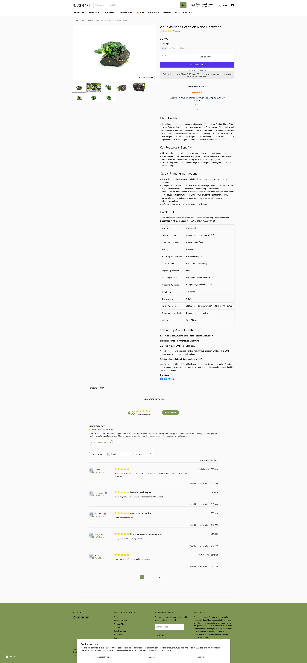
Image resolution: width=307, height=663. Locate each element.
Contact (117, 628)
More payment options (197, 70)
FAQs (177, 13)
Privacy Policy (165, 650)
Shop (116, 617)
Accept (152, 657)
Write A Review (170, 412)
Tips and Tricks (120, 624)
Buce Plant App (120, 631)
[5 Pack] (182, 51)
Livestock (94, 13)
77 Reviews (176, 31)
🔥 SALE (141, 13)
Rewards (187, 13)
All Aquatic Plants (120, 621)
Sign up (160, 635)
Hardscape (126, 13)
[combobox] (137, 5)
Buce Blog (153, 13)
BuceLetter (118, 634)
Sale (115, 638)
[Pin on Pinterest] (172, 379)
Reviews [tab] (93, 388)
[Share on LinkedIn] (169, 379)
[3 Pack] (173, 51)
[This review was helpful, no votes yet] (212, 483)
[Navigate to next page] (170, 577)
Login (224, 5)
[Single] (164, 51)
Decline (201, 657)
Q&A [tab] (102, 388)
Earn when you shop (203, 6)
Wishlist (167, 13)
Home (75, 20)
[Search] (183, 5)
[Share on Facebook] (161, 379)
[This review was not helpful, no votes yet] (216, 483)
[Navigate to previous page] (136, 577)
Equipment (110, 13)
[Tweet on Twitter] (165, 379)
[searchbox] (97, 454)
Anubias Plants (86, 20)
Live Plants (79, 13)
